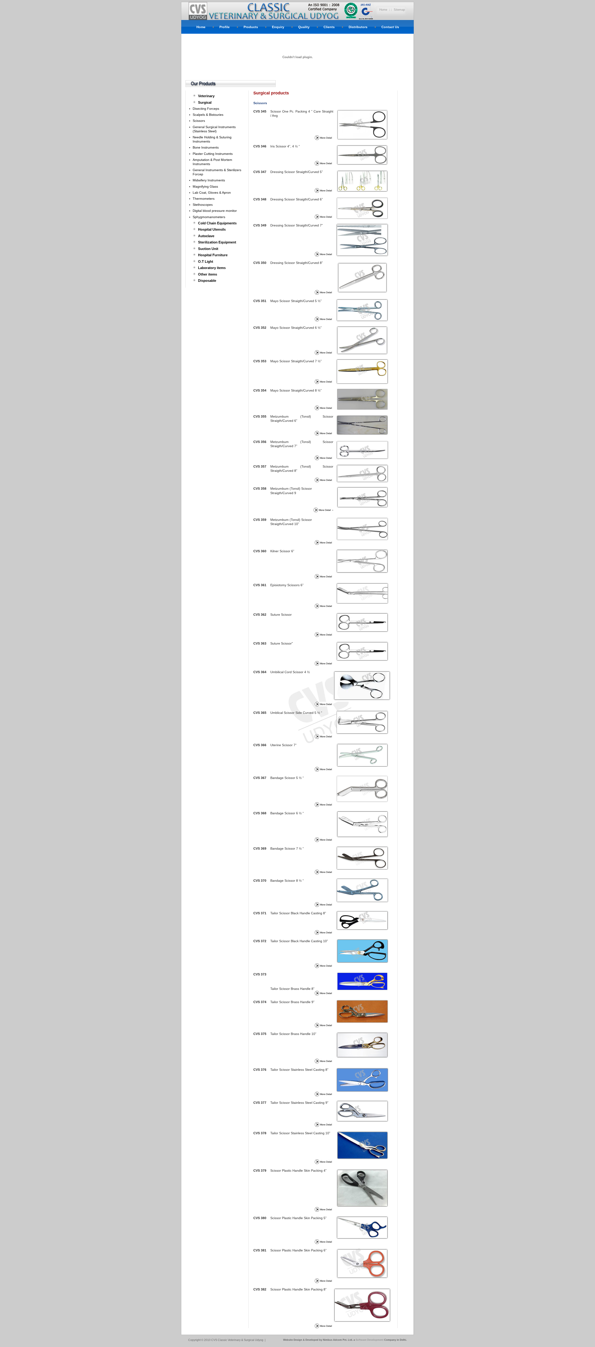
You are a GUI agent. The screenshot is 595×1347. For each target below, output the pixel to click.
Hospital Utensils (212, 229)
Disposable (207, 281)
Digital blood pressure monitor (215, 211)
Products (251, 27)
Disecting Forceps (206, 108)
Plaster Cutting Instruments (213, 154)
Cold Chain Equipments (217, 223)
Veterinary (206, 96)
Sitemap (399, 9)
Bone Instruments (206, 147)
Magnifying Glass (205, 186)
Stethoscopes (203, 204)
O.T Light (205, 261)
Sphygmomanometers (209, 217)
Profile (224, 27)
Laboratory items (212, 268)
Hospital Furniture (213, 255)
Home (383, 9)
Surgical (205, 102)
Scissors (199, 121)
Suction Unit (208, 249)
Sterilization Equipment (217, 242)
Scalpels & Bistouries (208, 114)
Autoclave (206, 236)
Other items (207, 274)
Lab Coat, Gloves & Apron (212, 192)
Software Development (370, 1339)
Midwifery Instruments (209, 180)
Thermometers (204, 198)
